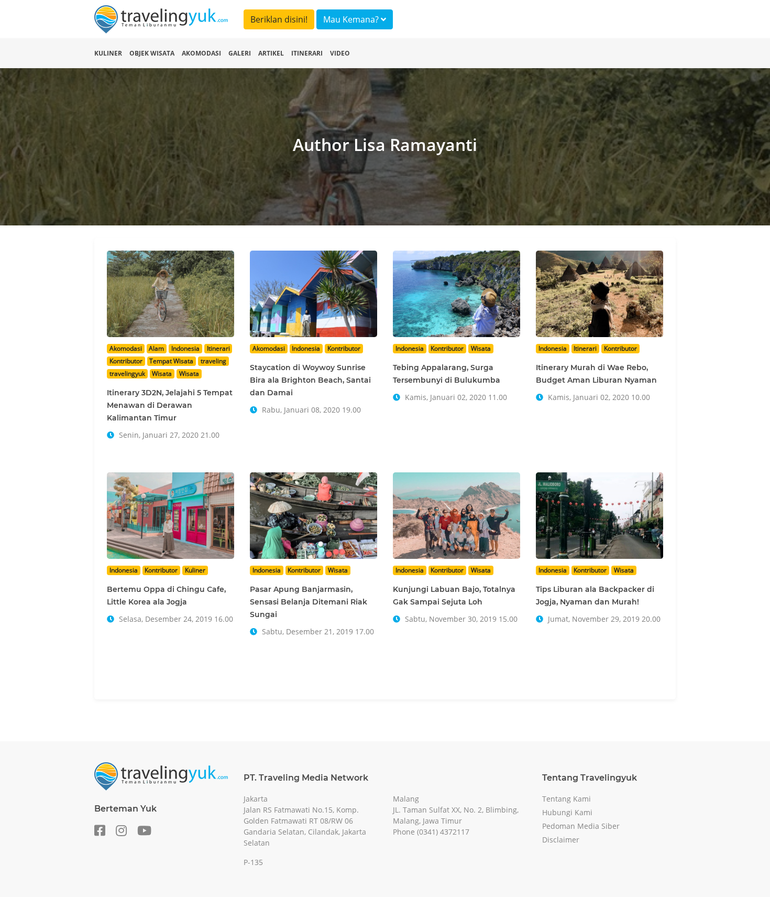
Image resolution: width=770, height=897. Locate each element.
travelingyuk (127, 373)
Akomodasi (201, 53)
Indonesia (185, 348)
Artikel (271, 53)
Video (340, 53)
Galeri (239, 53)
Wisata (162, 373)
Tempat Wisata (171, 360)
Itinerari (307, 53)
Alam (156, 348)
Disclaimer (560, 840)
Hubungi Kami (567, 812)
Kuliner (108, 53)
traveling (213, 360)
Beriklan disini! (278, 19)
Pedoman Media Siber (581, 826)
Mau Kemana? (352, 19)
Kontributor (125, 360)
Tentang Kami (566, 799)
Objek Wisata (151, 53)
